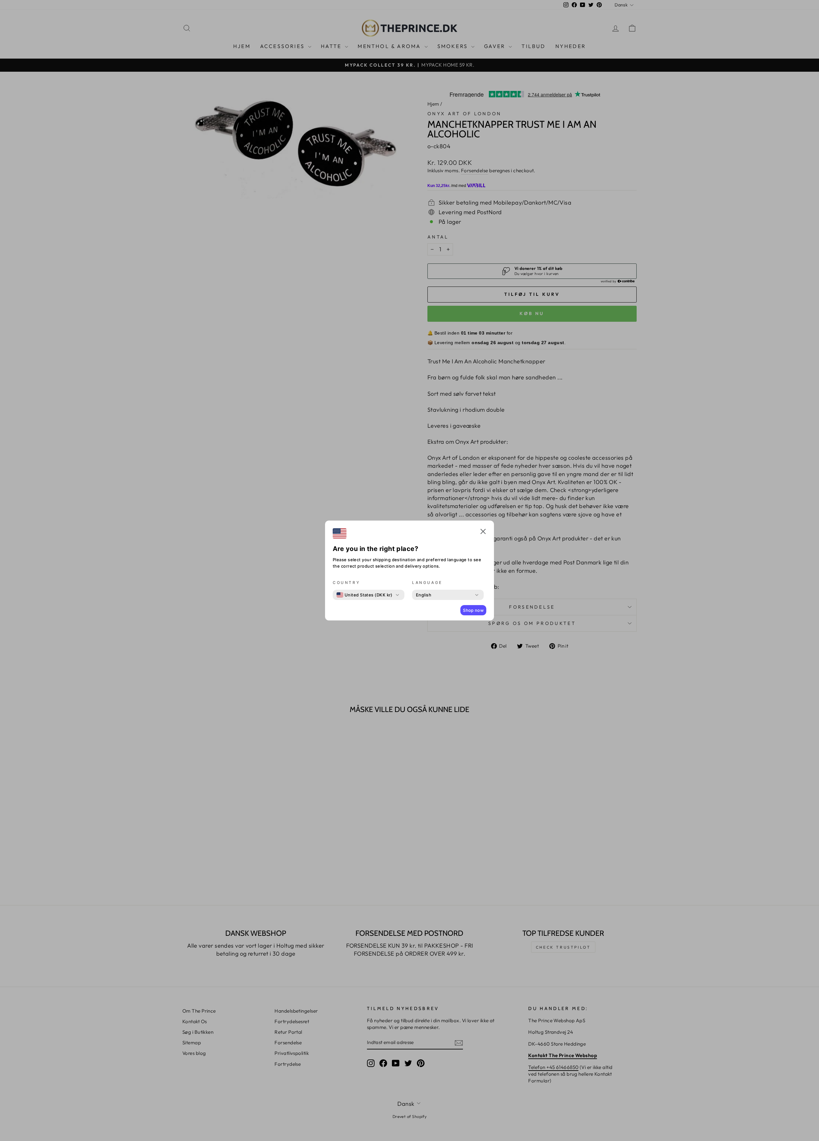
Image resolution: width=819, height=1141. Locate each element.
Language (427, 582)
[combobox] (365, 595)
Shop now (473, 610)
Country (346, 582)
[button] (483, 532)
